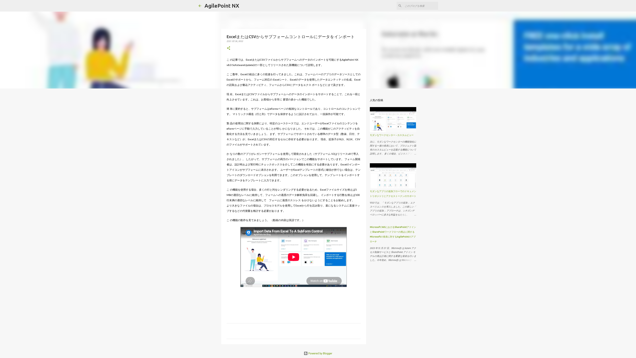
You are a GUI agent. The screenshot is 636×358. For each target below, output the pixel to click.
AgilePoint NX (222, 6)
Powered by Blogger (320, 353)
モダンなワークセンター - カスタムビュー (392, 135)
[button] (229, 48)
